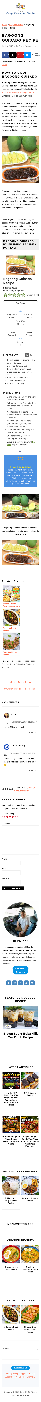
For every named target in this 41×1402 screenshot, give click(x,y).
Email (5, 869)
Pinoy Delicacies (17, 664)
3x (35, 355)
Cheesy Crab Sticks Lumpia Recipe (30, 1329)
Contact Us (31, 1377)
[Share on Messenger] (27, 55)
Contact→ (20, 972)
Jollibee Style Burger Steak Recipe (11, 1200)
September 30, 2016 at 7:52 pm (23, 753)
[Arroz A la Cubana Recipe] (30, 1185)
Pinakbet (33, 93)
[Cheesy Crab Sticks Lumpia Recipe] (30, 1314)
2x (31, 355)
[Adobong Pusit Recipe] (11, 1314)
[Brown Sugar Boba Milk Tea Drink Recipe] (20, 1017)
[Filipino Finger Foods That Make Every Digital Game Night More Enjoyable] (30, 1124)
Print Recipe (20, 303)
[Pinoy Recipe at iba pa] (20, 15)
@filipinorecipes (17, 478)
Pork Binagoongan (20, 93)
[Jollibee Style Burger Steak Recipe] (11, 1185)
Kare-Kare (6, 93)
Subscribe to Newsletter (15, 1377)
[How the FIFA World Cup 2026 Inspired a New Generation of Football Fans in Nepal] (11, 1080)
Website (5, 878)
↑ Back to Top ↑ (20, 1368)
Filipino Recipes (16, 25)
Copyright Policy (27, 1374)
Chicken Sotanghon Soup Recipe (30, 1269)
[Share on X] (13, 55)
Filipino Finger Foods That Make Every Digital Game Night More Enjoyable (30, 1141)
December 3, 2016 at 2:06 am (24, 722)
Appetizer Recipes (21, 661)
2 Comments (30, 46)
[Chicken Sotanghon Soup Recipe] (30, 1254)
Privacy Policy (12, 1374)
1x (27, 355)
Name (5, 859)
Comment (7, 824)
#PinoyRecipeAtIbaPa (16, 481)
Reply (32, 733)
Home (4, 25)
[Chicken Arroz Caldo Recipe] (11, 1254)
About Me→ (20, 969)
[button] (5, 295)
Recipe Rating (8, 814)
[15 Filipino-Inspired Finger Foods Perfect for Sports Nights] (11, 1124)
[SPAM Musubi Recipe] (30, 1080)
